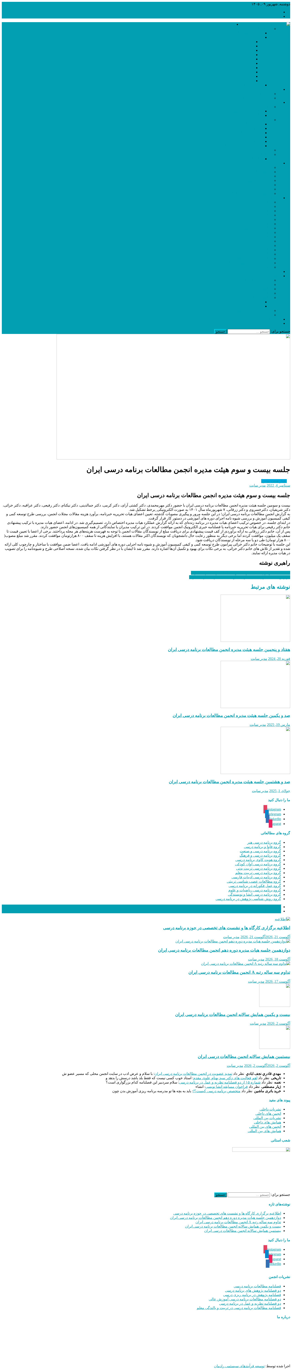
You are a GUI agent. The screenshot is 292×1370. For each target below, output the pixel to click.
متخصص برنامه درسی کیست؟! (216, 1091)
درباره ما (274, 16)
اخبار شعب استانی (267, 271)
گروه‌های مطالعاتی (267, 198)
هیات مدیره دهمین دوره (236, 42)
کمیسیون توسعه (260, 176)
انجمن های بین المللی (265, 1127)
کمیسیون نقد (262, 167)
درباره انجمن (224, 24)
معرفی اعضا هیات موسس (243, 85)
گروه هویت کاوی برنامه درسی (258, 860)
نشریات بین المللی (267, 1118)
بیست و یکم (254, 302)
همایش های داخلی (267, 1122)
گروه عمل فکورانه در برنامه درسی (255, 886)
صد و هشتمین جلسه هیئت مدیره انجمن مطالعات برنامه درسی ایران (229, 781)
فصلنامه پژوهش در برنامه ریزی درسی (252, 1295)
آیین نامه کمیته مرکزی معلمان (240, 141)
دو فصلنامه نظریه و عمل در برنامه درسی (250, 1303)
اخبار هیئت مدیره (274, 481)
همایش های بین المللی (264, 1131)
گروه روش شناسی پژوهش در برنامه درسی (248, 899)
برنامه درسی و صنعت (255, 211)
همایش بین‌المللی (259, 289)
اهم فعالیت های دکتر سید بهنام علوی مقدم (225, 1078)
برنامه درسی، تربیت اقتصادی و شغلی (244, 258)
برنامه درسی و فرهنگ (255, 215)
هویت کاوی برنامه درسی (253, 219)
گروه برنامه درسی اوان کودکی (258, 864)
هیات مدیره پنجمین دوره (235, 63)
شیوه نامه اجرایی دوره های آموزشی (236, 137)
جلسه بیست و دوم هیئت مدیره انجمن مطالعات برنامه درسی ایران (240, 573)
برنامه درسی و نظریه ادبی (252, 237)
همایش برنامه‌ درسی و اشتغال (249, 293)
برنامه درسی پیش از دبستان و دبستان (243, 267)
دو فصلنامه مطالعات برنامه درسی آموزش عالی (245, 1299)
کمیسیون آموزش (259, 172)
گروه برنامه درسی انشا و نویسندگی (254, 894)
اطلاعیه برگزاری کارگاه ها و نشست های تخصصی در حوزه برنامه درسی (226, 927)
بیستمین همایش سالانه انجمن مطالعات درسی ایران (244, 1056)
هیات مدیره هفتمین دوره (235, 55)
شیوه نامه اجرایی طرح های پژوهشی (235, 146)
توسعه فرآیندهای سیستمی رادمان (239, 1366)
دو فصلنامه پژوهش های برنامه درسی (253, 1290)
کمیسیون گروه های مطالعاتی (250, 193)
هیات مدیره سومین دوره (235, 72)
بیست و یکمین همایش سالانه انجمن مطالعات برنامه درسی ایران (232, 1014)
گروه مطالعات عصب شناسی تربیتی (254, 881)
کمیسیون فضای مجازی (254, 185)
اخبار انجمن (272, 89)
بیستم (258, 306)
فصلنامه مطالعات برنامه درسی (257, 1286)
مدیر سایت (257, 485)
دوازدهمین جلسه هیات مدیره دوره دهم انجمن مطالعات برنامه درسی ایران (224, 950)
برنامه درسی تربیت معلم (253, 228)
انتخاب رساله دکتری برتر (244, 124)
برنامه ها (265, 107)
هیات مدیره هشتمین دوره (235, 50)
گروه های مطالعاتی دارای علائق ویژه (235, 133)
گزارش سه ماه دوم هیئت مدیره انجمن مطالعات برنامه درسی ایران (239, 577)
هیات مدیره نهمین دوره (236, 46)
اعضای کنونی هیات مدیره (244, 33)
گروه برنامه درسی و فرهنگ (260, 855)
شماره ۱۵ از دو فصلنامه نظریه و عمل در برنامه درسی (220, 1082)
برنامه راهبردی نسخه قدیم (243, 115)
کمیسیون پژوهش (259, 180)
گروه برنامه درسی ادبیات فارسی (256, 877)
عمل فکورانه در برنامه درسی (250, 245)
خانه (278, 12)
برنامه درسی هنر (259, 202)
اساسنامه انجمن (251, 159)
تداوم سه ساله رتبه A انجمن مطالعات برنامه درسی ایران (239, 972)
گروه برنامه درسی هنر (264, 842)
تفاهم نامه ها (262, 150)
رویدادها (275, 276)
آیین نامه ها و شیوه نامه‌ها (253, 120)
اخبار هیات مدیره (259, 94)
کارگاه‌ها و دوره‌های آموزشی (250, 310)
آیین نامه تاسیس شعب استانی (240, 128)
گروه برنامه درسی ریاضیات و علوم (254, 890)
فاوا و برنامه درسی (257, 206)
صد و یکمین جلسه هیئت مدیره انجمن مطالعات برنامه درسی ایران (231, 715)
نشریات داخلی (270, 1109)
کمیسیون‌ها (272, 163)
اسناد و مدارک (270, 102)
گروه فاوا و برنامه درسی (262, 847)
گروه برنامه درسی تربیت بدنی (258, 868)
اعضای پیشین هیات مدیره (243, 37)
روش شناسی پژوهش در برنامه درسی (243, 263)
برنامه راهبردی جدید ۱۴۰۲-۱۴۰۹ (238, 111)
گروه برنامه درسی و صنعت (260, 851)
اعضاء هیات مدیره (258, 29)
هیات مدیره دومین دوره (236, 76)
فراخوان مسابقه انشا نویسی (226, 1087)
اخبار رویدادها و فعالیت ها (253, 98)
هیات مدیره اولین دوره (237, 81)
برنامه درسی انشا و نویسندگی (249, 254)
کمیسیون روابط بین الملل (253, 189)
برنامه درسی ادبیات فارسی (251, 232)
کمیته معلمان (262, 315)
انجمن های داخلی (268, 1113)
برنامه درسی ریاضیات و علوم (250, 250)
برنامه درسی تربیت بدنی (253, 224)
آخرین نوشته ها (269, 907)
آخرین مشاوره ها (268, 911)
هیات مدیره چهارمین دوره (234, 68)
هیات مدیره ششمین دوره (235, 59)
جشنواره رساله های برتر (253, 280)
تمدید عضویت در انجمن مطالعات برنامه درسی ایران (193, 1074)
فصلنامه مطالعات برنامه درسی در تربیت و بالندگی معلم (239, 1308)
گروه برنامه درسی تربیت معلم (258, 873)
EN (278, 323)
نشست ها (264, 284)
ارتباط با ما (273, 319)
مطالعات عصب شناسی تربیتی (249, 241)
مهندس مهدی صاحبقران (234, 1358)
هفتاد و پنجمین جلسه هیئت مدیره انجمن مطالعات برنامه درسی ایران (229, 649)
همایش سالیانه (261, 297)
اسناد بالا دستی (261, 154)
